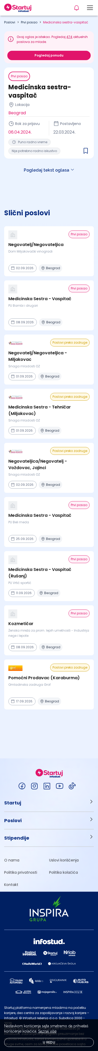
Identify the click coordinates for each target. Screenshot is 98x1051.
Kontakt (11, 884)
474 (69, 37)
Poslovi (9, 22)
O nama (11, 860)
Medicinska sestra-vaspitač (65, 22)
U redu (49, 1042)
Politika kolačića (63, 872)
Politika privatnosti (20, 872)
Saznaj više (47, 1031)
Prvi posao (29, 22)
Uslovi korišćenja (64, 860)
